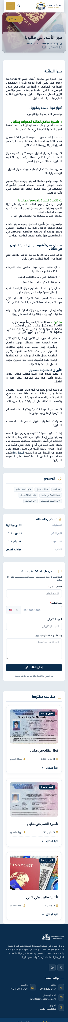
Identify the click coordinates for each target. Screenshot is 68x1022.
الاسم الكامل (55, 586)
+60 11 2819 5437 (47, 988)
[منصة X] (60, 967)
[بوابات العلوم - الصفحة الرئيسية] (52, 937)
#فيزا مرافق (30, 501)
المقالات (45, 43)
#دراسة (57, 489)
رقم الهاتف (56, 603)
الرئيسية (55, 43)
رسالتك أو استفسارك (48, 635)
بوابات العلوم (13, 549)
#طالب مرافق (42, 489)
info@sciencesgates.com (43, 999)
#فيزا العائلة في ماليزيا (50, 501)
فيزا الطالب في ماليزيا (43, 750)
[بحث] (19, 6)
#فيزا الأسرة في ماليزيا (50, 495)
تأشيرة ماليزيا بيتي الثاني (42, 897)
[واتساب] (52, 967)
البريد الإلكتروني (54, 619)
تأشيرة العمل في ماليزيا (42, 824)
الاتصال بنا (18, 452)
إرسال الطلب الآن (34, 667)
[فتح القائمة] (10, 6)
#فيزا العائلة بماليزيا (28, 495)
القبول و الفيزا (32, 43)
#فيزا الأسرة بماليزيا (23, 489)
